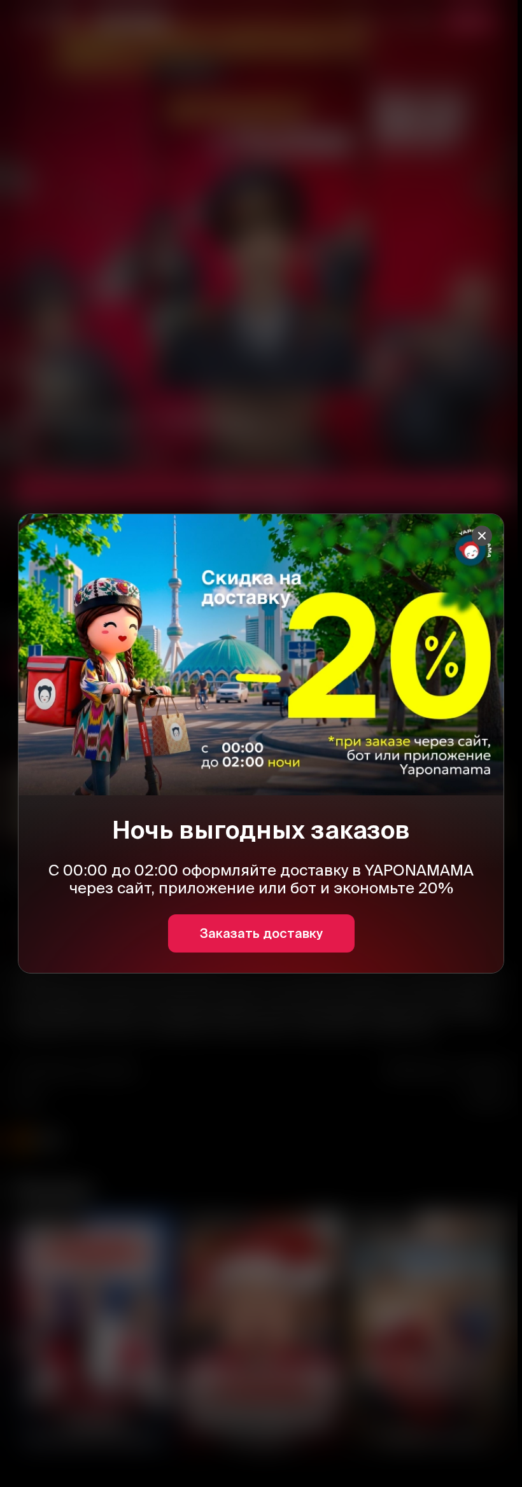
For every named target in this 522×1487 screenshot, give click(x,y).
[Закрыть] (482, 536)
